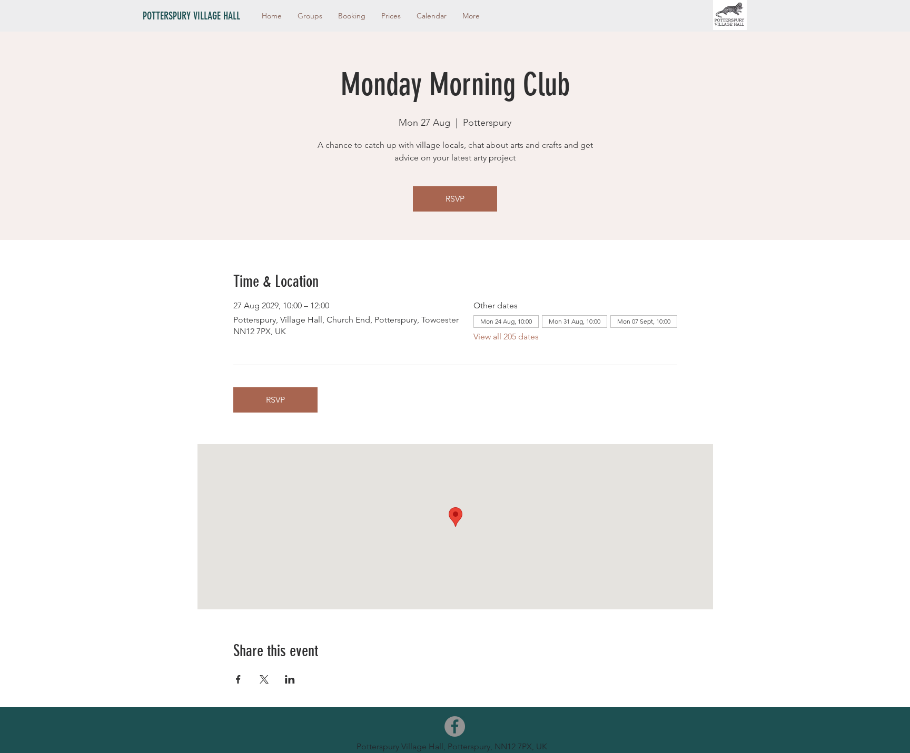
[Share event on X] (264, 679)
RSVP (455, 199)
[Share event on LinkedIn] (290, 679)
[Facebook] (454, 726)
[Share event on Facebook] (238, 679)
